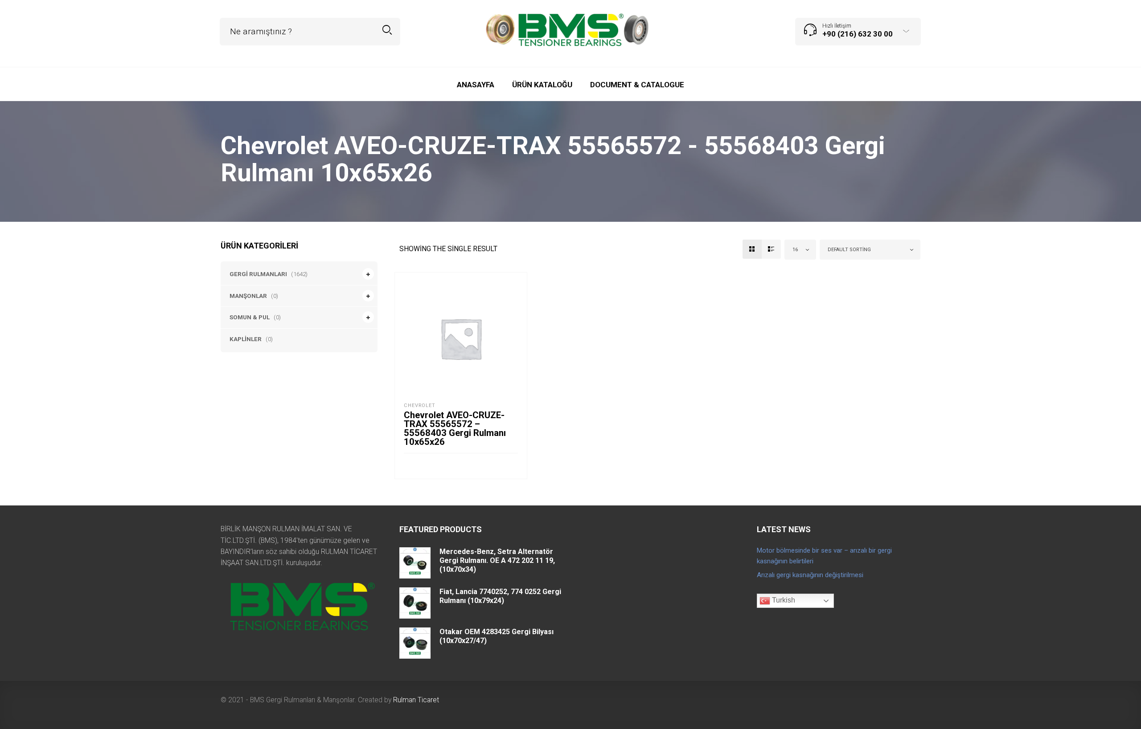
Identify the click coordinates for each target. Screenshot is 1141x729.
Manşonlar (248, 295)
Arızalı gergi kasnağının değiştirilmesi (810, 575)
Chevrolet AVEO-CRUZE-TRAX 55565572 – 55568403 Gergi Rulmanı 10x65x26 (455, 428)
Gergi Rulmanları (258, 273)
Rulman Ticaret (416, 700)
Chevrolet (419, 405)
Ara (387, 30)
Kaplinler (246, 338)
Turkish (782, 600)
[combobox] (800, 250)
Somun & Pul (250, 317)
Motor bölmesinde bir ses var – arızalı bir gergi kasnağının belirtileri (824, 555)
